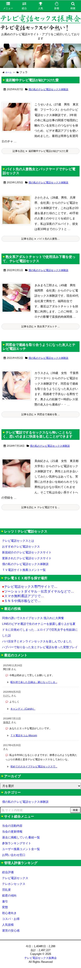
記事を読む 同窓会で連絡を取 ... (40, 414)
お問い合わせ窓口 (13, 855)
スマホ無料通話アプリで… (23, 596)
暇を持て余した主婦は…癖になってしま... (33, 682)
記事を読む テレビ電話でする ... (40, 507)
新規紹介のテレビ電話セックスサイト (27, 552)
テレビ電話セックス (15, 878)
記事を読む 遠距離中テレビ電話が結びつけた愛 (40, 151)
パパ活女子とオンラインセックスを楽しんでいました (37, 641)
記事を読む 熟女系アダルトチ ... (40, 326)
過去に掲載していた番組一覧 (21, 837)
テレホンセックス (13, 883)
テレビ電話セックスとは (18, 540)
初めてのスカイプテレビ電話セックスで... (33, 766)
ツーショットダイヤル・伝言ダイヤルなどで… (38, 591)
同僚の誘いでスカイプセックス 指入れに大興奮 (33, 618)
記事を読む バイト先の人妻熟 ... (40, 238)
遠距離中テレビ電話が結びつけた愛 (32, 80)
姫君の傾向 (9, 895)
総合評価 (8, 872)
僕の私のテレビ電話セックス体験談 (48, 89)
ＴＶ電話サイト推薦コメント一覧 (24, 570)
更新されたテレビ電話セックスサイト (27, 558)
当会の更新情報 (12, 831)
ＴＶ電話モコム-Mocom (23, 735)
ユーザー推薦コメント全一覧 (21, 849)
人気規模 (8, 924)
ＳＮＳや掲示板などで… (21, 601)
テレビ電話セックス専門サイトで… (29, 586)
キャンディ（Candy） (22, 708)
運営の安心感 (11, 930)
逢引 (5, 901)
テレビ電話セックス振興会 (40, 957)
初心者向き (9, 913)
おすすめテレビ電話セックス (21, 546)
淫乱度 (6, 889)
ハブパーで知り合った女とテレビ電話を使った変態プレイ (40, 647)
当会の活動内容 (12, 825)
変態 (5, 907)
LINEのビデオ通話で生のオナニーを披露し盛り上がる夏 (38, 623)
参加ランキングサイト (16, 843)
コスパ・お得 (11, 918)
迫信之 (7, 722)
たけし (7, 695)
